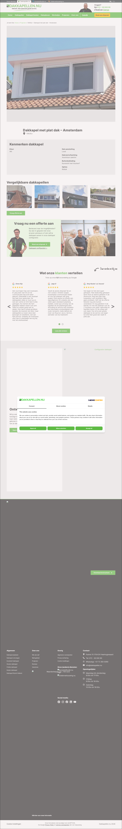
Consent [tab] (32, 406)
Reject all (33, 428)
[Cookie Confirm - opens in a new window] (95, 400)
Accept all (89, 428)
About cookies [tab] (61, 406)
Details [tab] (90, 406)
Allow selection (61, 428)
